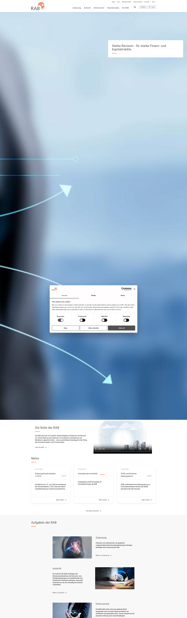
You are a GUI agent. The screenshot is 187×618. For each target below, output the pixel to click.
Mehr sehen (60, 500)
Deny (65, 328)
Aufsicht (87, 8)
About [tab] (123, 295)
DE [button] (153, 2)
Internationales (113, 8)
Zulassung (77, 8)
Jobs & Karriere (137, 2)
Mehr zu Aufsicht (58, 593)
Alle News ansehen (92, 511)
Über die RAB (39, 447)
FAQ (118, 2)
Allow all (121, 328)
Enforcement (99, 8)
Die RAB (125, 8)
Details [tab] (93, 295)
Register (143, 7)
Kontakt (146, 2)
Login (153, 7)
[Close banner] (134, 289)
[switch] (82, 320)
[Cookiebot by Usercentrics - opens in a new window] (122, 289)
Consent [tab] (64, 295)
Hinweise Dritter (126, 2)
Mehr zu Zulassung (102, 555)
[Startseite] (38, 5)
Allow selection (93, 328)
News (113, 2)
